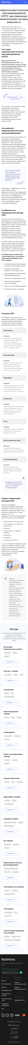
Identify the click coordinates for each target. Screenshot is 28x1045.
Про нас (4, 980)
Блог (3, 1008)
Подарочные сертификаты (5, 1004)
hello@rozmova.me (19, 1000)
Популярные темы (7, 990)
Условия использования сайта (20, 983)
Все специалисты (6, 984)
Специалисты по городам (6, 994)
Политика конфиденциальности (20, 988)
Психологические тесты (7, 999)
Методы (4, 987)
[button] (25, 2)
